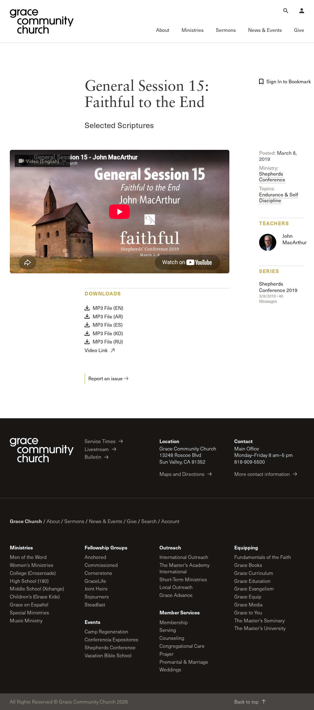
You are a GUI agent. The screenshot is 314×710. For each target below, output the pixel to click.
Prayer (166, 654)
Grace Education (252, 581)
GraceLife (95, 581)
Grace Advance (176, 595)
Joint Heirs (96, 588)
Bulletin (93, 457)
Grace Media (248, 604)
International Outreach (183, 557)
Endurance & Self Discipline (278, 194)
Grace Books (248, 565)
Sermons (74, 521)
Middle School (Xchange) (37, 588)
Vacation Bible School (108, 655)
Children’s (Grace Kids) (34, 596)
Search (149, 521)
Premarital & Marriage (183, 662)
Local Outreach (176, 587)
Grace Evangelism (254, 588)
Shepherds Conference (272, 174)
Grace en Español (29, 604)
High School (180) (29, 581)
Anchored (95, 557)
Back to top (246, 701)
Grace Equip (247, 596)
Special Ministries (29, 612)
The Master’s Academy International (184, 568)
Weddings (170, 669)
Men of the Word (28, 557)
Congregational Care (182, 646)
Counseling (171, 638)
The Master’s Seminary (259, 620)
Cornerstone (98, 573)
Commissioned (101, 565)
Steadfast (95, 604)
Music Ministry (26, 620)
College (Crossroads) (33, 573)
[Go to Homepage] (42, 21)
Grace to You (248, 612)
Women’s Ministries (31, 565)
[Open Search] (285, 10)
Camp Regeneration (106, 631)
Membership (173, 622)
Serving (167, 630)
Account (170, 521)
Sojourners (97, 596)
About (53, 521)
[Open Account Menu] (301, 10)
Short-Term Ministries (183, 579)
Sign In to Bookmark (286, 81)
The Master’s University (259, 628)
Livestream (97, 449)
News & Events (105, 521)
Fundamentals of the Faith (262, 557)
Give (132, 521)
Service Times (100, 441)
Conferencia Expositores (111, 639)
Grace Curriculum (253, 573)
